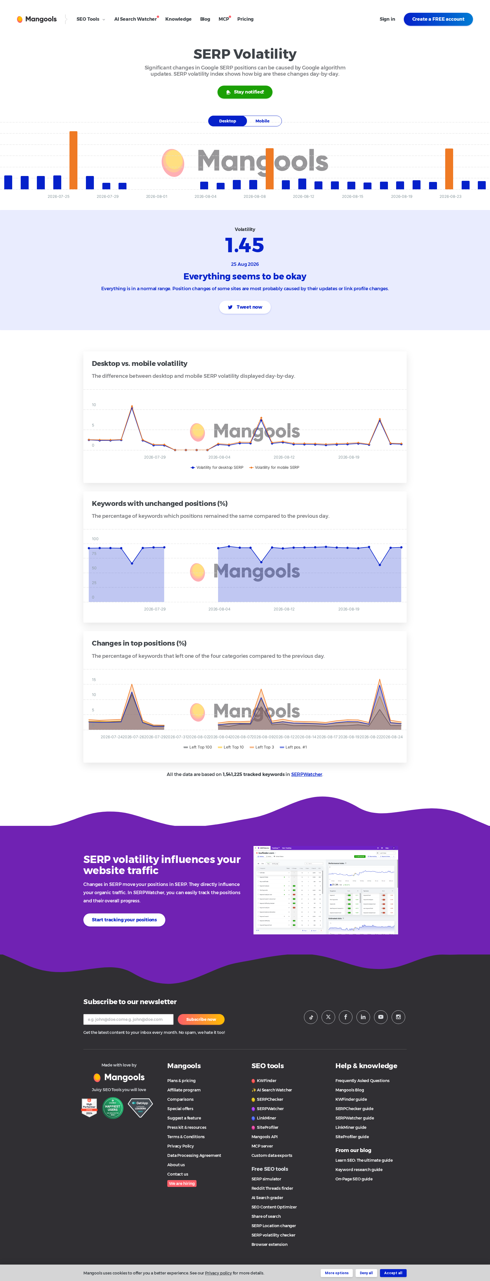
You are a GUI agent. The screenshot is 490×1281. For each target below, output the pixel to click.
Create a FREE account (438, 19)
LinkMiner (266, 1118)
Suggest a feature (184, 1118)
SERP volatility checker (273, 1235)
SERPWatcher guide (354, 1118)
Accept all (393, 1273)
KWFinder (266, 1080)
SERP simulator (267, 1179)
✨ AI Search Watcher (272, 1090)
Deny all (366, 1273)
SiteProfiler (267, 1127)
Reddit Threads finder (272, 1188)
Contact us (177, 1174)
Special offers (180, 1108)
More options (337, 1273)
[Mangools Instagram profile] (398, 1017)
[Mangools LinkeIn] (363, 1017)
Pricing (245, 19)
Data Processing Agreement (194, 1155)
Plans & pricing (181, 1080)
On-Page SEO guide (354, 1179)
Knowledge (178, 19)
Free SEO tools (270, 1169)
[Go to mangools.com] (119, 1076)
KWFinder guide (351, 1099)
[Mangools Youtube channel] (381, 1017)
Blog (205, 19)
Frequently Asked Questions (362, 1080)
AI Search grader (267, 1197)
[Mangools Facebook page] (345, 1017)
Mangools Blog (349, 1090)
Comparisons (180, 1099)
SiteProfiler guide (352, 1136)
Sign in (387, 19)
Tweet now (249, 307)
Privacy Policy (180, 1146)
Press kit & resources (186, 1127)
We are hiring (182, 1183)
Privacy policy (218, 1273)
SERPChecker (269, 1099)
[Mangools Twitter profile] (328, 1017)
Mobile (262, 121)
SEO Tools (88, 19)
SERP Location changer (274, 1225)
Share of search (266, 1216)
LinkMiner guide (350, 1127)
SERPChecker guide (354, 1108)
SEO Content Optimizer (274, 1207)
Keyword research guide (359, 1169)
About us (176, 1164)
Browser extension (270, 1244)
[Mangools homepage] (37, 19)
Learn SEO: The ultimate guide (364, 1160)
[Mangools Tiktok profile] (311, 1017)
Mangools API (265, 1136)
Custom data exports (272, 1155)
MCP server (262, 1146)
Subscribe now (201, 1019)
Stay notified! (249, 92)
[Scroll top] (476, 1256)
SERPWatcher (306, 774)
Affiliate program (183, 1090)
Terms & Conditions (186, 1136)
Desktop (227, 121)
